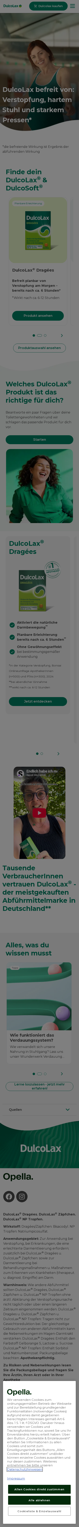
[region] (39, 1452)
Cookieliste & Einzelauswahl (39, 1511)
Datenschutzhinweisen (24, 1469)
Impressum (16, 1478)
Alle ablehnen (39, 1500)
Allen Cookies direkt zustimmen (39, 1489)
